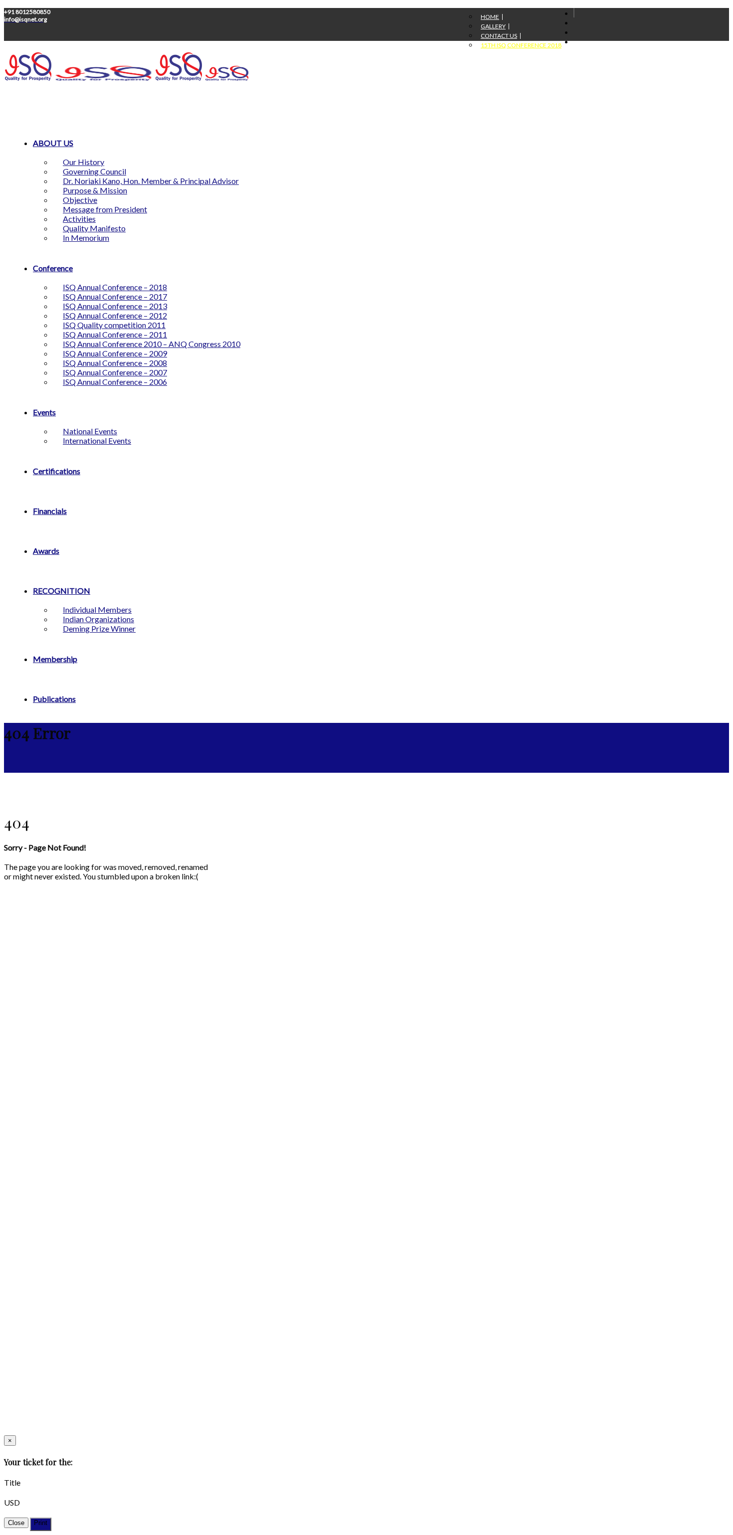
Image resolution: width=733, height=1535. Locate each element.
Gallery (493, 26)
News (305, 1247)
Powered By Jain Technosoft (61, 1418)
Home (490, 17)
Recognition (315, 1225)
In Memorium (86, 237)
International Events (97, 440)
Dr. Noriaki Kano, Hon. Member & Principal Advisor (151, 180)
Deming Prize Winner (99, 628)
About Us (19, 1236)
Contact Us (499, 36)
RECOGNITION (61, 590)
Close (16, 1523)
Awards (46, 550)
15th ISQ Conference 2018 (521, 45)
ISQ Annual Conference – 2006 (115, 381)
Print (40, 1523)
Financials (50, 510)
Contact (309, 1280)
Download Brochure (327, 1269)
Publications (54, 698)
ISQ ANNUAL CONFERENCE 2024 (231, 32)
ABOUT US (53, 143)
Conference (53, 268)
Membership (55, 659)
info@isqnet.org (50, 1386)
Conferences (24, 1247)
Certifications (56, 471)
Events (44, 412)
